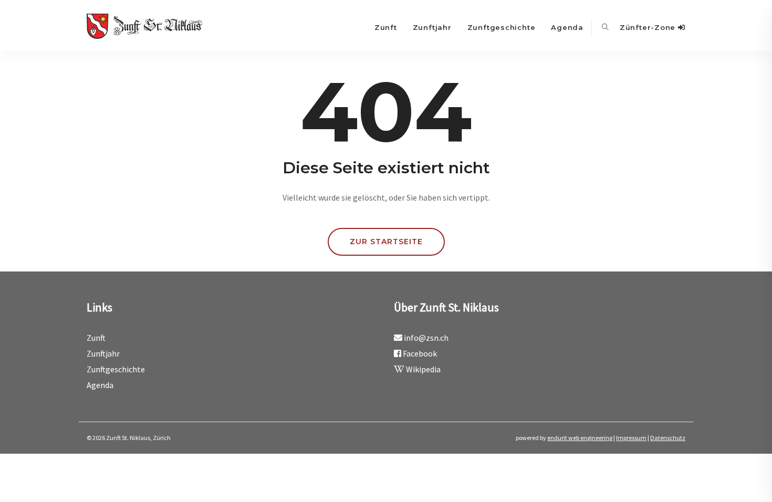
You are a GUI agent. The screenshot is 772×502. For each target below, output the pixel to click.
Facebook (419, 353)
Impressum (631, 438)
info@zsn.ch (426, 337)
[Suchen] (605, 27)
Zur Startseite (386, 241)
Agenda (567, 27)
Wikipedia (422, 369)
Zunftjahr (432, 27)
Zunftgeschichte (501, 27)
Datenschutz (667, 438)
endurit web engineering (579, 438)
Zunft (385, 27)
